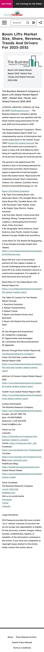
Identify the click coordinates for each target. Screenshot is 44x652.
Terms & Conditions (22, 648)
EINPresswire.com (19, 110)
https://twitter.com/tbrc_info (23, 443)
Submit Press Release (22, 642)
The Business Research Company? (18, 354)
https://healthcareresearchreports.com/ (21, 467)
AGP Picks (6, 4)
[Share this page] (40, 22)
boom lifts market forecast (21, 143)
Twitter (5, 503)
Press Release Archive (26, 637)
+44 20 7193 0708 (10, 489)
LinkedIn (6, 506)
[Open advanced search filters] (34, 22)
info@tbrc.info (8, 493)
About (10, 637)
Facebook (7, 499)
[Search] (28, 22)
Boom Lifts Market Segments (15, 191)
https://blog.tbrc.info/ (17, 460)
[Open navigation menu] (4, 22)
